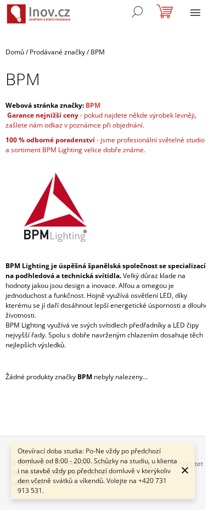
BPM (93, 105)
